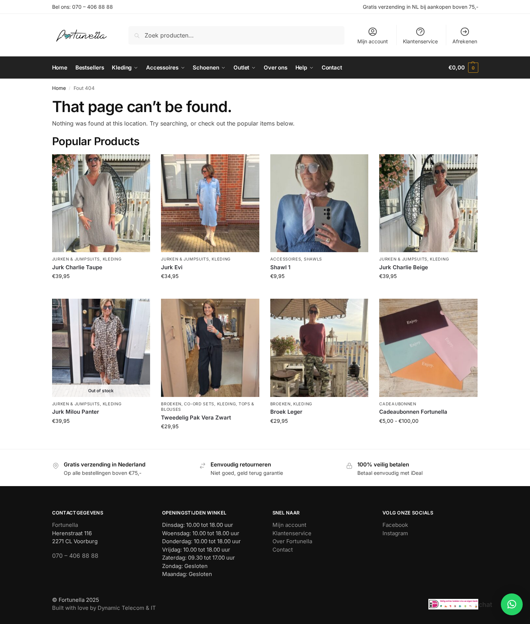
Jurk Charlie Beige (403, 267)
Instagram (395, 533)
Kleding (112, 259)
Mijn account (372, 41)
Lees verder (101, 436)
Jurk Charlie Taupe (77, 267)
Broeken (171, 403)
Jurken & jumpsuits (76, 259)
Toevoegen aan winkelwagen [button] (100, 291)
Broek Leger (286, 411)
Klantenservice (420, 41)
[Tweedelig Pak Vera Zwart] (210, 348)
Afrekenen (464, 41)
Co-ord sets (199, 403)
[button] (463, 68)
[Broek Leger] (319, 348)
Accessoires (285, 259)
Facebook (395, 524)
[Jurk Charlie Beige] (428, 203)
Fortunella (65, 524)
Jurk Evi (171, 267)
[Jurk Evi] (210, 203)
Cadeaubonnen (397, 403)
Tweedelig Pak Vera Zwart (196, 417)
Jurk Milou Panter (75, 411)
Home (59, 88)
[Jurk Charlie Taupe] (101, 203)
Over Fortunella (292, 541)
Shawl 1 (280, 267)
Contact (282, 549)
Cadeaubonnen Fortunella (413, 411)
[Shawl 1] (319, 203)
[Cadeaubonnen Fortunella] (428, 348)
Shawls (313, 259)
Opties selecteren (429, 436)
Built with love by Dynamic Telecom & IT (104, 607)
